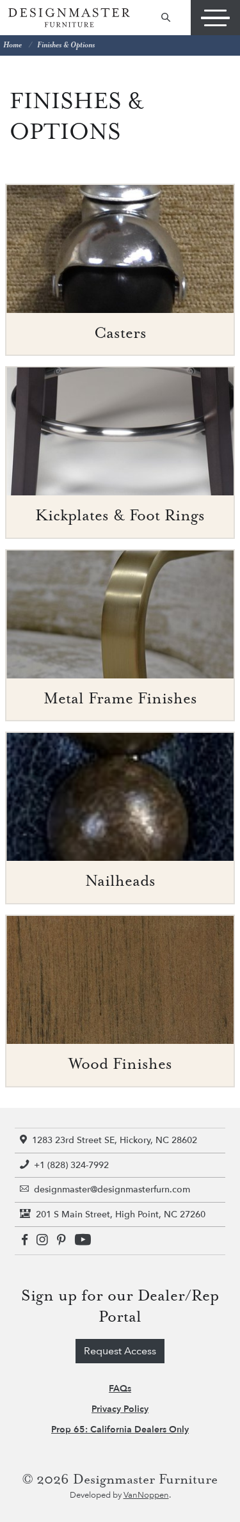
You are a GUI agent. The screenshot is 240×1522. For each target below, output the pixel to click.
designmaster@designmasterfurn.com (112, 1189)
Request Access (120, 1351)
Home (12, 45)
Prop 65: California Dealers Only (120, 1429)
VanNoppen (146, 1495)
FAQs (120, 1388)
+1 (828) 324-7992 (71, 1165)
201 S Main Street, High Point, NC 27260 (120, 1214)
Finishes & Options (66, 45)
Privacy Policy (120, 1409)
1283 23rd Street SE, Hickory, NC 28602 (114, 1140)
